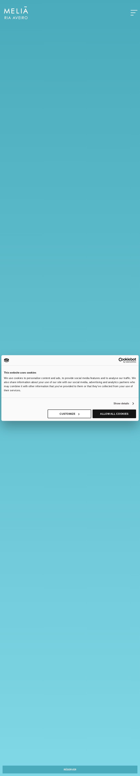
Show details (121, 403)
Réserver (70, 769)
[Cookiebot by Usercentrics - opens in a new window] (121, 360)
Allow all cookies (114, 413)
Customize (67, 413)
